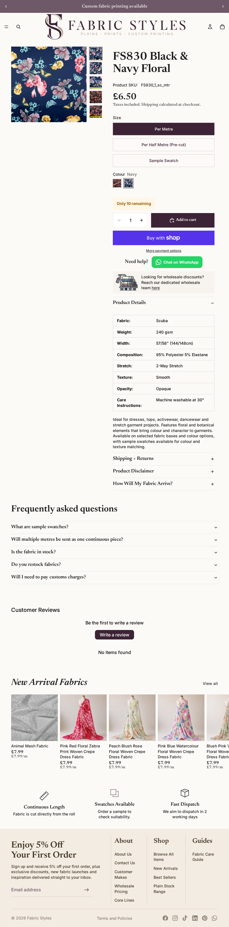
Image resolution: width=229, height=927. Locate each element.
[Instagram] (175, 918)
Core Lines (124, 900)
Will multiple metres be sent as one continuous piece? (67, 539)
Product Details (129, 302)
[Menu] (6, 26)
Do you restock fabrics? (36, 564)
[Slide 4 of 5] (96, 97)
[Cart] (222, 27)
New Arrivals (166, 868)
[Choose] (49, 732)
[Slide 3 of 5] (96, 82)
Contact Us (125, 863)
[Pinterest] (204, 918)
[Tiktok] (185, 918)
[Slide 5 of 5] (96, 111)
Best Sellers (165, 877)
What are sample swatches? (39, 527)
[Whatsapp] (214, 918)
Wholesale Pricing (124, 888)
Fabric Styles (39, 918)
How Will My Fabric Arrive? (143, 483)
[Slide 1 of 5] (96, 53)
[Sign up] (86, 890)
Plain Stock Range (164, 888)
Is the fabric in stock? (33, 552)
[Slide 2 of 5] (96, 68)
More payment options (163, 251)
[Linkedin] (195, 918)
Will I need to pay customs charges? (48, 577)
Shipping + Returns (133, 458)
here (156, 287)
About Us (123, 854)
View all (210, 683)
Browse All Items (164, 857)
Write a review (114, 635)
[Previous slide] (6, 6)
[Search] (18, 27)
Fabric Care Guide (203, 857)
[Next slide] (223, 6)
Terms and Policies (114, 918)
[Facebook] (165, 918)
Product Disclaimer (133, 471)
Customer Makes (123, 874)
